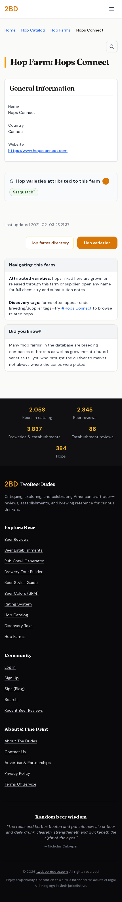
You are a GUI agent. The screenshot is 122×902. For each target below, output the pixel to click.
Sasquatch (24, 192)
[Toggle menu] (111, 9)
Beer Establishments (24, 550)
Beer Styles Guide (21, 582)
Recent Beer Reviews (24, 710)
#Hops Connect (76, 308)
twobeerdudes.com (52, 871)
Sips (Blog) (15, 688)
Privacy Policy (17, 773)
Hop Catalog (33, 30)
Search (11, 699)
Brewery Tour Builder (24, 571)
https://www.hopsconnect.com (38, 150)
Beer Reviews (17, 539)
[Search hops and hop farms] (111, 46)
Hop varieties (97, 242)
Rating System (18, 604)
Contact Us (15, 751)
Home (10, 30)
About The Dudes (21, 741)
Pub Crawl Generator (24, 560)
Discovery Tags (19, 625)
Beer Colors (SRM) (22, 593)
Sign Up (12, 677)
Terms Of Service (20, 784)
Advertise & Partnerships (28, 762)
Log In (10, 667)
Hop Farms (61, 30)
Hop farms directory (50, 242)
